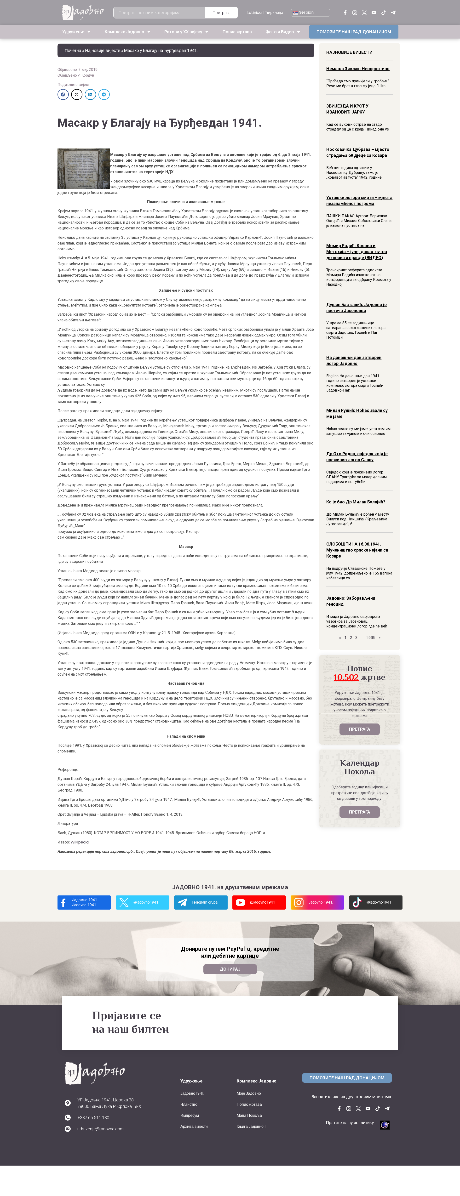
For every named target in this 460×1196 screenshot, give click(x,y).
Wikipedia (80, 842)
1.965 (371, 637)
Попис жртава (237, 31)
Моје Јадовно (249, 1093)
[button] (63, 94)
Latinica (254, 12)
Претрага (221, 12)
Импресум (189, 1115)
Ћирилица (274, 12)
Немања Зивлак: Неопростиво (358, 68)
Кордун (87, 75)
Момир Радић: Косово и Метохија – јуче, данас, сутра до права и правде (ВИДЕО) (356, 251)
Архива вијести (194, 1126)
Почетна (73, 50)
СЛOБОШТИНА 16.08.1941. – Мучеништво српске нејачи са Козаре (357, 549)
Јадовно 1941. (192, 1093)
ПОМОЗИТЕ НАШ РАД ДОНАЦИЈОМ (353, 31)
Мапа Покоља (249, 1115)
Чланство (188, 1104)
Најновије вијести (102, 50)
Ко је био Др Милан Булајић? (355, 501)
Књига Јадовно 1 (251, 1126)
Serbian (306, 12)
